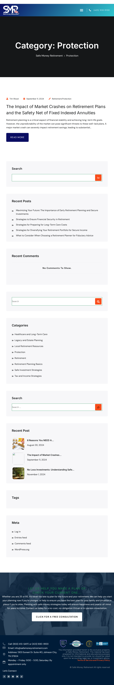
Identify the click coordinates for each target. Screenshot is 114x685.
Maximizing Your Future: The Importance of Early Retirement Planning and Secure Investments (57, 212)
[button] (81, 10)
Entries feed (21, 537)
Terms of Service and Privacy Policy (93, 660)
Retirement (57, 99)
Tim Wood (14, 99)
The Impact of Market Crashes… (44, 455)
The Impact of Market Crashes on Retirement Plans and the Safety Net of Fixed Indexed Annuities (56, 109)
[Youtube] (17, 676)
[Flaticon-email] (12, 676)
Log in (18, 531)
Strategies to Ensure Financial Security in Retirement (43, 219)
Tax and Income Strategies (28, 375)
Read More (17, 137)
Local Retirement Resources (29, 346)
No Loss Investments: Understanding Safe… (50, 469)
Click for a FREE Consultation (57, 616)
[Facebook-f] (4, 676)
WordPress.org (22, 549)
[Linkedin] (8, 676)
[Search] (98, 407)
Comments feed (23, 543)
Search (17, 169)
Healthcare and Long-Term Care (31, 334)
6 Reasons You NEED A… (40, 440)
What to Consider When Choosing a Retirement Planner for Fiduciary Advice (54, 235)
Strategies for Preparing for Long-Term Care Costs (41, 224)
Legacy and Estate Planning (29, 340)
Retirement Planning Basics (28, 364)
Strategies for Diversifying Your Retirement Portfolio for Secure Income (51, 230)
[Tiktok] (21, 676)
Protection (66, 99)
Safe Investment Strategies (28, 370)
